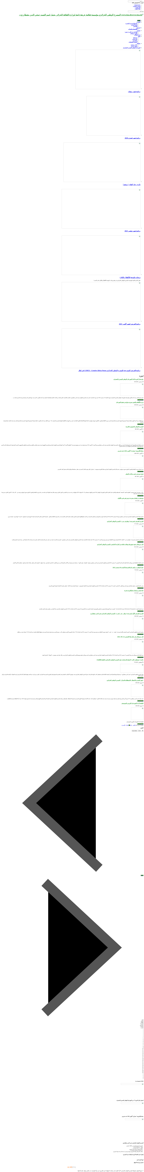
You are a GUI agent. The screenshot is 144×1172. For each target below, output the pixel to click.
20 (126, 725)
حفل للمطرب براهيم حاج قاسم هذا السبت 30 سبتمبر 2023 (128, 567)
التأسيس (135, 26)
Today (142, 875)
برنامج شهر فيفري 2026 (132, 138)
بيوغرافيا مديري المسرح (131, 23)
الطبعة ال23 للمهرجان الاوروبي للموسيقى (132, 703)
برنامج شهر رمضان (134, 91)
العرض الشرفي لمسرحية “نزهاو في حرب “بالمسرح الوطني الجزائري (125, 521)
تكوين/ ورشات (133, 33)
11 (130, 725)
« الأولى (134, 725)
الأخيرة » (123, 725)
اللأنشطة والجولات (132, 29)
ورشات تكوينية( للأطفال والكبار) (130, 277)
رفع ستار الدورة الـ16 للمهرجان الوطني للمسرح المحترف (128, 379)
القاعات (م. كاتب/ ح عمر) (131, 32)
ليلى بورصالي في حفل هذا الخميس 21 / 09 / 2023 (130, 636)
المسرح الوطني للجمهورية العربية (134, 426)
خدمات (138, 30)
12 (131, 725)
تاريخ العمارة (134, 25)
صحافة (138, 43)
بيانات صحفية (134, 45)
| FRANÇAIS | (137, 5)
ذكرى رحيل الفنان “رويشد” (131, 184)
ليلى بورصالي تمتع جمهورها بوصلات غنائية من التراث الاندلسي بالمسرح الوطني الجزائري (120, 544)
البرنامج (138, 27)
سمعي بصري (134, 46)
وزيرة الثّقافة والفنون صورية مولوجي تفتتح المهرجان (129, 402)
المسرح (138, 22)
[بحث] (142, 11)
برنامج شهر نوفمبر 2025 (132, 231)
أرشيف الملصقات (133, 42)
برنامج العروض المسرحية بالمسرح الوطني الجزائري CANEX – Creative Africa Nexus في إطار (109, 370)
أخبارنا (138, 20)
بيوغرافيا (135, 37)
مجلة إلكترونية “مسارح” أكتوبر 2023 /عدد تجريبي (130, 451)
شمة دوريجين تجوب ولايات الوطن (134, 474)
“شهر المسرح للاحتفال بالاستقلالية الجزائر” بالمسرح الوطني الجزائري (125, 680)
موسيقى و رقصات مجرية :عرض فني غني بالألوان (130, 498)
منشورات (135, 40)
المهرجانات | (137, 7)
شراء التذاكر (137, 35)
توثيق (139, 36)
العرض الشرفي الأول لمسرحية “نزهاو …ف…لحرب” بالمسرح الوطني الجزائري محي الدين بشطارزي (116, 613)
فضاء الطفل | (137, 8)
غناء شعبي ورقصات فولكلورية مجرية (133, 590)
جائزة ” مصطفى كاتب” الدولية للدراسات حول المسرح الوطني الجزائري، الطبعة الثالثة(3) (120, 660)
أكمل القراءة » (140, 399)
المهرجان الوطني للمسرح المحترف (131, 47)
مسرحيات (134, 39)
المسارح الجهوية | (136, 6)
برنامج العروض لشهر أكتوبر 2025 (129, 324)
